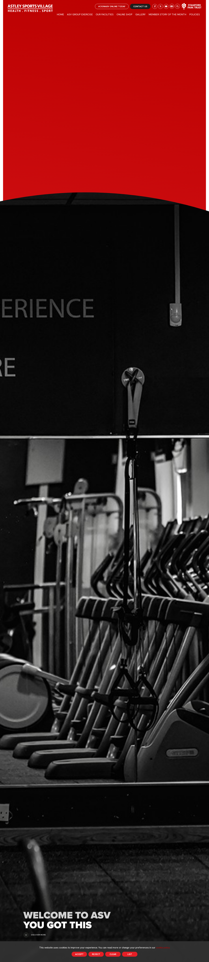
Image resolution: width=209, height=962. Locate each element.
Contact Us (140, 6)
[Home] (30, 8)
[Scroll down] (26, 935)
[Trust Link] (191, 6)
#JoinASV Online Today (111, 6)
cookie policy (163, 947)
